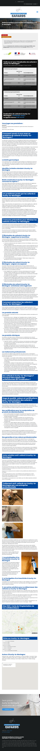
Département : (5, 645)
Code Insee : (5, 643)
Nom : (6, 641)
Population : (5, 646)
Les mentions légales (6, 732)
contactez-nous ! (19, 115)
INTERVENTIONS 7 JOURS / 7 (31, 4)
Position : (6, 650)
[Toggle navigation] (37, 12)
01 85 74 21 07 (21, 1)
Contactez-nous (8, 709)
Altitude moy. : (5, 649)
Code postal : (5, 642)
